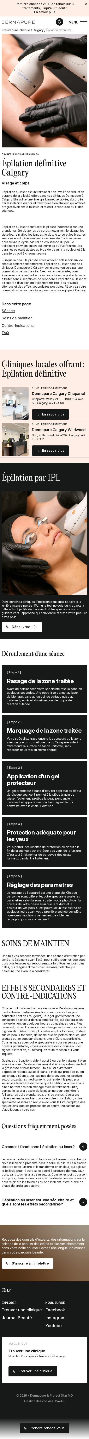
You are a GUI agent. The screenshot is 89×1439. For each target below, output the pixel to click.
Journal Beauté (17, 1317)
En (8, 1290)
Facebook (55, 1309)
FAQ (5, 332)
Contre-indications (18, 325)
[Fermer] (85, 4)
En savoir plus (44, 12)
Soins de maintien (17, 318)
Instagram (55, 1317)
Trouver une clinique (16, 30)
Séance (8, 310)
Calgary (38, 30)
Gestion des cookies (38, 1401)
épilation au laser (57, 264)
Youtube (53, 1325)
